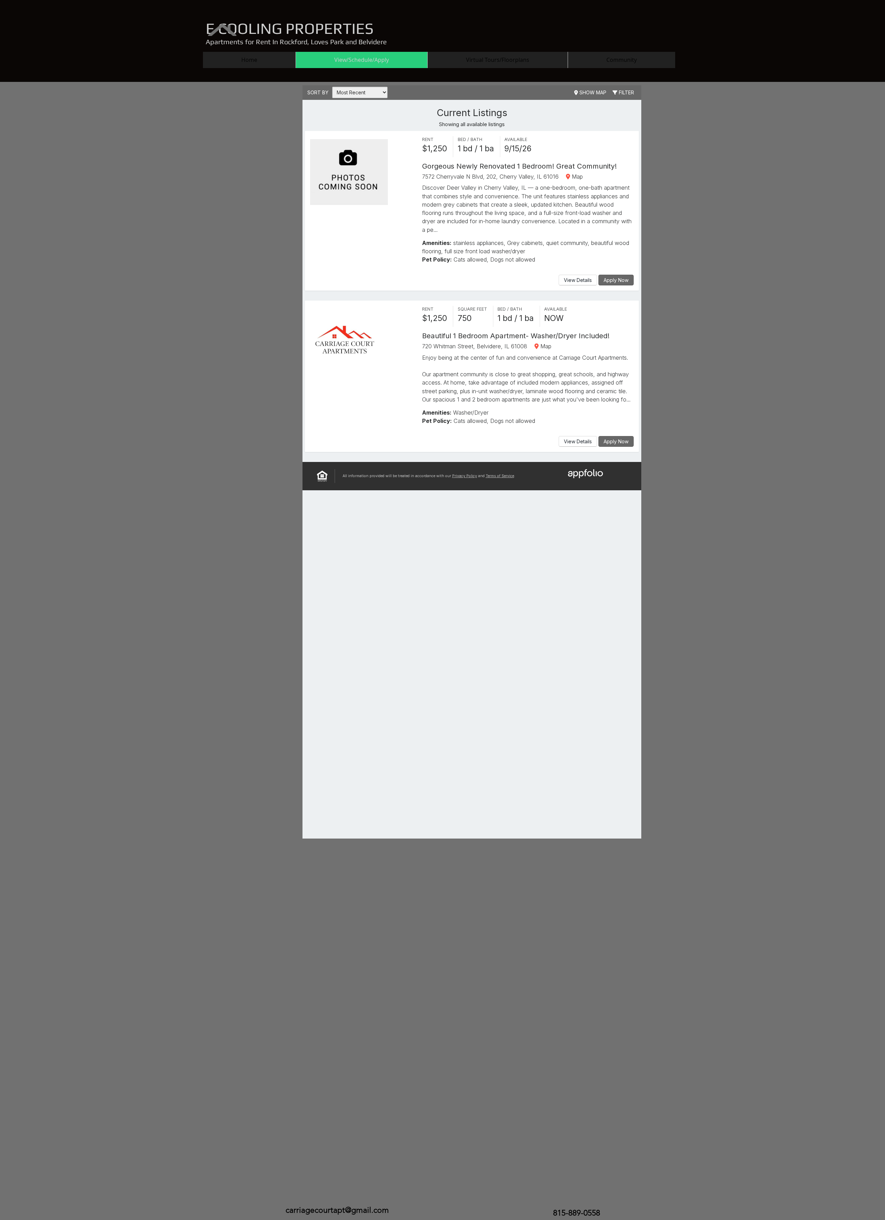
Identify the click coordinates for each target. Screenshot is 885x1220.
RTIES (353, 28)
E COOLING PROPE (269, 28)
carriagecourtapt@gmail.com (337, 1210)
